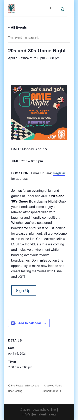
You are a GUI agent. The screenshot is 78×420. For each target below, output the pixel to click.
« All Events (17, 27)
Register (59, 173)
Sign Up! (24, 290)
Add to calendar (29, 323)
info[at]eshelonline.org (39, 414)
